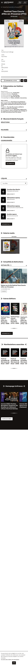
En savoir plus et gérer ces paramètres (10, 659)
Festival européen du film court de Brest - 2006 (15, 361)
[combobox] (14, 183)
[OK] (14, 662)
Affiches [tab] (14, 236)
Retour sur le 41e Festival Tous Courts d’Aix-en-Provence (13, 286)
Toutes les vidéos (7, 418)
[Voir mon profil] (25, 2)
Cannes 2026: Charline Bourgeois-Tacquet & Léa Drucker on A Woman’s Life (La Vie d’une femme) (9, 406)
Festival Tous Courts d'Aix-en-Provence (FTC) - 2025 (5, 320)
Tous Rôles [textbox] (5, 183)
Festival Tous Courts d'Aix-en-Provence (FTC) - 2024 (15, 320)
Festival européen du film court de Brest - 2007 (5, 361)
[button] (17, 241)
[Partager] (22, 80)
